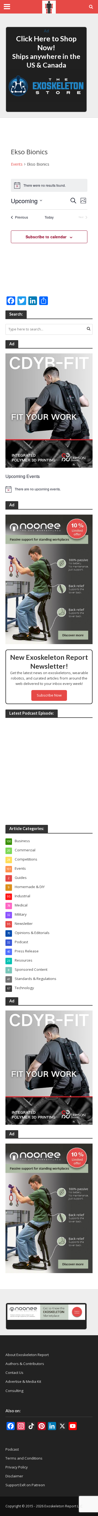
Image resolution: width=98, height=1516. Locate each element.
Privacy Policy (16, 1467)
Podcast (12, 1449)
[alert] (49, 489)
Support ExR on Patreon (25, 1484)
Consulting (14, 1390)
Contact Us (14, 1372)
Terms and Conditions (23, 1458)
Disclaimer (14, 1476)
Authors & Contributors (24, 1363)
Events (17, 164)
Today (49, 217)
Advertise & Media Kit (23, 1381)
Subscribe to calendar (46, 236)
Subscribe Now (49, 695)
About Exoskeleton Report (27, 1354)
